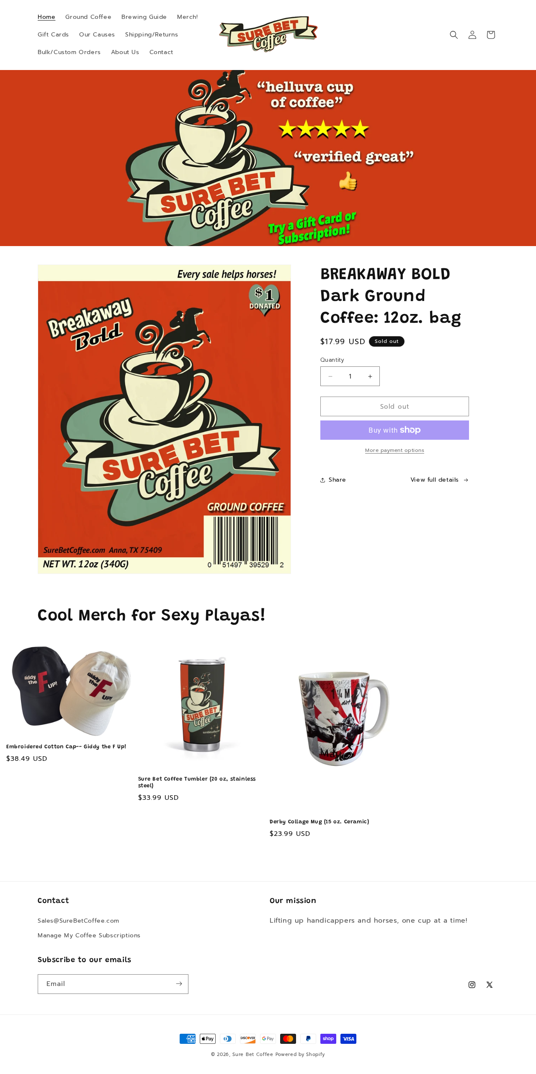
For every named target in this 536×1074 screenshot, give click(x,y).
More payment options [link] (394, 450)
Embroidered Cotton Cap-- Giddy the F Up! (66, 747)
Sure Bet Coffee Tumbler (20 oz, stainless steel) (197, 782)
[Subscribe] (179, 984)
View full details (434, 479)
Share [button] (337, 479)
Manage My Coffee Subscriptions (89, 935)
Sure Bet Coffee (252, 1054)
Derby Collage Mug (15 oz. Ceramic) (319, 822)
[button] (454, 35)
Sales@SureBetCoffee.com (78, 920)
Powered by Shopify (300, 1054)
